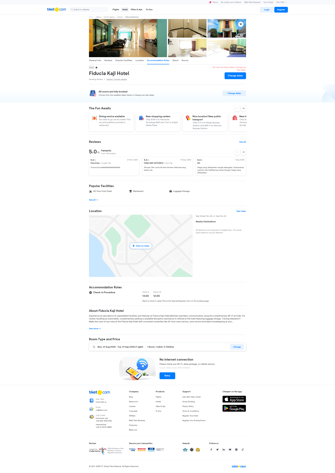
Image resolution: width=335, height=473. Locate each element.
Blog (131, 397)
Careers (132, 406)
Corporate (133, 411)
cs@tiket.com (101, 410)
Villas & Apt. (161, 406)
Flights (158, 397)
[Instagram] (236, 449)
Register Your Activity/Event (193, 420)
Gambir (120, 17)
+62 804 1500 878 (104, 421)
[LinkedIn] (224, 449)
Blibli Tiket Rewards (252, 2)
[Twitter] (217, 449)
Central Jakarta (109, 17)
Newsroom (133, 402)
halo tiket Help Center (191, 397)
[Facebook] (211, 449)
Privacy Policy (188, 406)
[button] (141, 246)
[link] (266, 10)
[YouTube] (230, 449)
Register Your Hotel (190, 416)
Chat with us (101, 402)
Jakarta (98, 17)
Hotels (158, 402)
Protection (133, 425)
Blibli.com (133, 430)
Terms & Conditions (190, 411)
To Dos (158, 411)
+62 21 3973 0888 (104, 427)
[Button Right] (243, 152)
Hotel (91, 17)
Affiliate (132, 416)
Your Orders (268, 2)
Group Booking (188, 402)
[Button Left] (237, 152)
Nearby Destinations (206, 221)
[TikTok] (243, 449)
